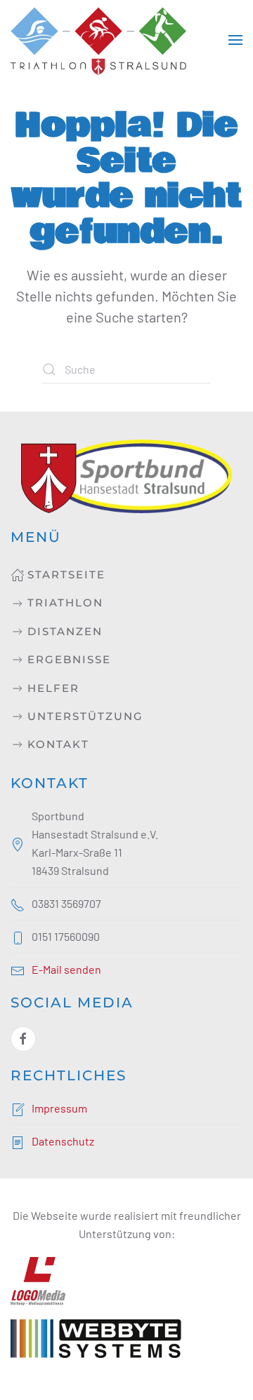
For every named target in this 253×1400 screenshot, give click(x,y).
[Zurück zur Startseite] (98, 40)
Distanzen (65, 631)
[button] (235, 40)
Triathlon (65, 602)
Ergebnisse (69, 659)
